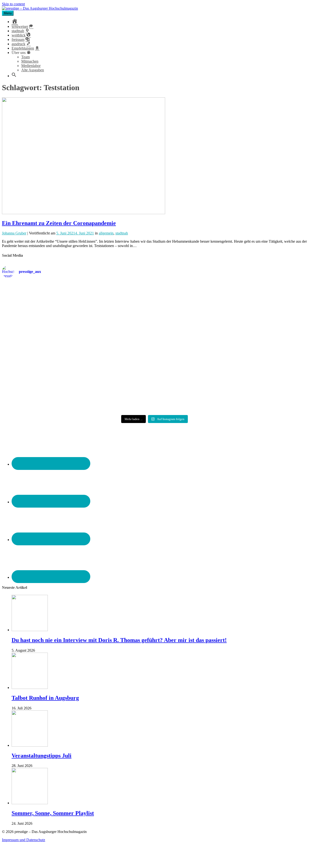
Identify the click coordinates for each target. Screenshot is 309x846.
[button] (14, 76)
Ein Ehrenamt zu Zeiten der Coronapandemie (59, 223)
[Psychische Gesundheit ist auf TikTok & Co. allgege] (155, 391)
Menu (8, 13)
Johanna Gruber (14, 233)
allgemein (106, 233)
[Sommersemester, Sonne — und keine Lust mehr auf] (52, 343)
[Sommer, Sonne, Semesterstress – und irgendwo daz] (257, 301)
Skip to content (13, 4)
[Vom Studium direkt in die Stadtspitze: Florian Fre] (52, 303)
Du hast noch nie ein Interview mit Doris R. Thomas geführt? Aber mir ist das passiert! (119, 640)
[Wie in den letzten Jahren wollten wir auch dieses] (155, 345)
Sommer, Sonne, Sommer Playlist (53, 813)
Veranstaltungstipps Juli (41, 755)
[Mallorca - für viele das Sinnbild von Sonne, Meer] (257, 387)
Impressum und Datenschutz (23, 840)
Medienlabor (31, 66)
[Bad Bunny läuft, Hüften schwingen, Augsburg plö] (155, 301)
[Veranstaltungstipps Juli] (30, 745)
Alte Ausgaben (32, 70)
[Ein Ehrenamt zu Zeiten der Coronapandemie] (83, 213)
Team (25, 57)
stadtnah (121, 233)
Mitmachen (29, 61)
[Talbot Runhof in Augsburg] (30, 688)
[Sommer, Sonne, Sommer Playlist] (30, 803)
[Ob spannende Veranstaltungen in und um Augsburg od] (52, 387)
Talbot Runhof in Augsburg (45, 698)
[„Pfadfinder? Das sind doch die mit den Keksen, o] (257, 347)
